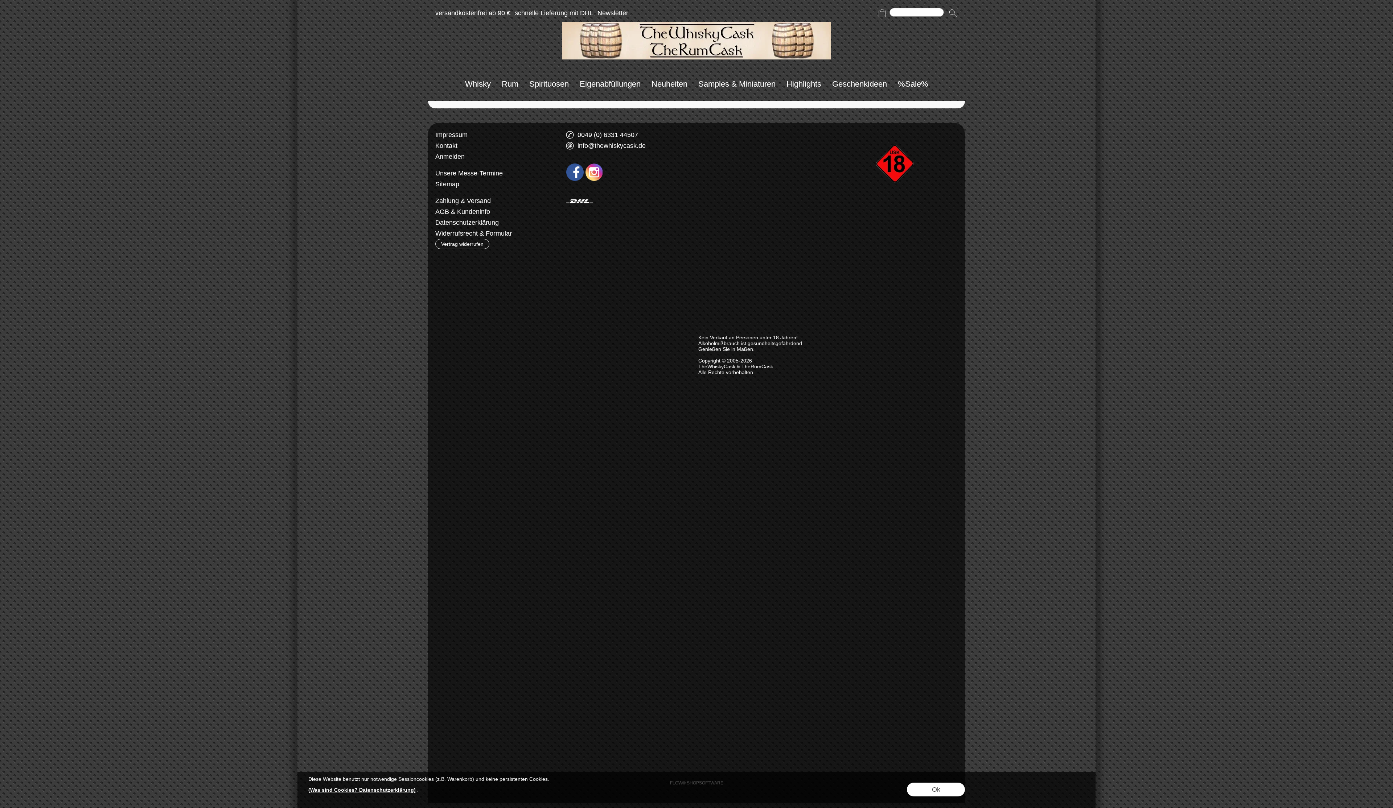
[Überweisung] (607, 201)
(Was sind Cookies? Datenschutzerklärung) (362, 790)
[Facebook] (575, 172)
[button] (953, 13)
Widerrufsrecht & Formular (473, 233)
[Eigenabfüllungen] (610, 84)
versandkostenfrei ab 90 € (472, 13)
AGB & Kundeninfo (462, 211)
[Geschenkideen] (859, 84)
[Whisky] (478, 84)
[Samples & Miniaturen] (737, 84)
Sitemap (447, 184)
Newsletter (612, 13)
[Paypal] (636, 201)
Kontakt (446, 145)
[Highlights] (804, 84)
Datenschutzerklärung (467, 222)
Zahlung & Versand (463, 200)
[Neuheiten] (669, 84)
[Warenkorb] (882, 13)
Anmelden (450, 156)
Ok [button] (936, 789)
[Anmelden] (856, 13)
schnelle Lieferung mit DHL (554, 13)
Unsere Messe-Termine (469, 173)
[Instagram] (594, 172)
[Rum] (510, 84)
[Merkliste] (869, 13)
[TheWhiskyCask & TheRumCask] (696, 25)
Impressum (451, 134)
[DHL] (579, 201)
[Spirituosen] (549, 84)
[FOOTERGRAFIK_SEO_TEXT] (896, 132)
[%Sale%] (913, 84)
